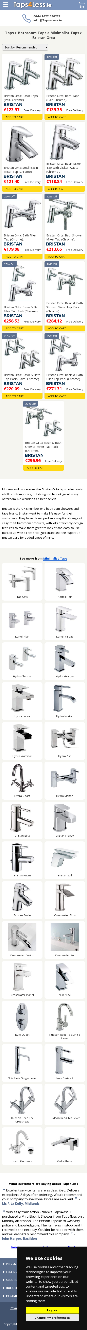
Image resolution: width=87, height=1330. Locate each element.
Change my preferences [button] (52, 1318)
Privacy (15, 1308)
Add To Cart (14, 117)
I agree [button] (52, 1310)
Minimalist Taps (55, 558)
